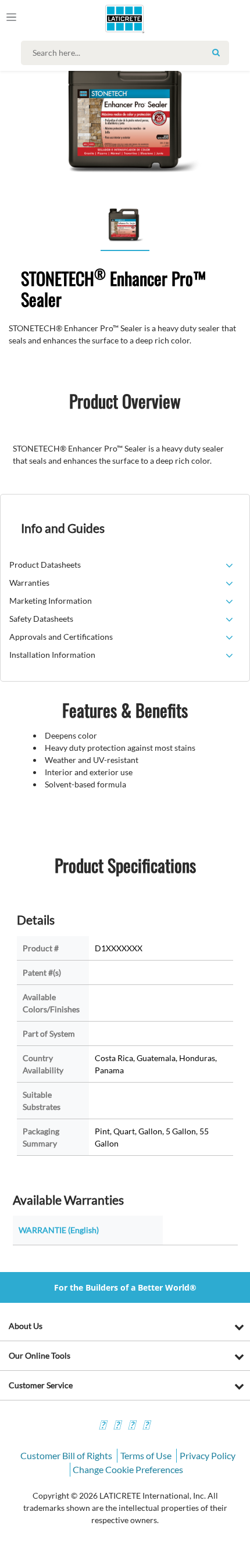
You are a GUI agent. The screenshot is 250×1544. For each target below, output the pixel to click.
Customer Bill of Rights (66, 1455)
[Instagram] (116, 1426)
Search (215, 52)
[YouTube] (131, 1426)
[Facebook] (102, 1426)
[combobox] (128, 53)
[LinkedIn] (145, 1426)
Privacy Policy (207, 1455)
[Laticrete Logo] (108, 18)
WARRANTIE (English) (59, 1230)
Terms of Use (146, 1455)
